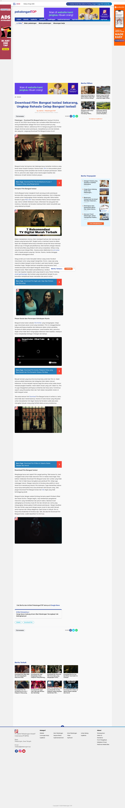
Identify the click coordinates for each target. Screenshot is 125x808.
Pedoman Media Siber (103, 744)
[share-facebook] (71, 116)
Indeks (19, 19)
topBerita (34, 19)
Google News (55, 605)
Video (20, 23)
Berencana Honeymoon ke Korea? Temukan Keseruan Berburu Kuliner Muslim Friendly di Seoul (91, 199)
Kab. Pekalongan (31, 23)
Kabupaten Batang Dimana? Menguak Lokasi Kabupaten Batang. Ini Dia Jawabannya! (101, 112)
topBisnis (42, 19)
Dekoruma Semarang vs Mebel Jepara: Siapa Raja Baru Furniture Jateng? (88, 96)
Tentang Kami (101, 733)
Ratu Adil (28, 199)
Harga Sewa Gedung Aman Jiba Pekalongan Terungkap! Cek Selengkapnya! (37, 615)
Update (68, 268)
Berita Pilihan (86, 83)
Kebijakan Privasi (102, 742)
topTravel (104, 19)
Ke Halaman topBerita (95, 118)
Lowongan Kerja (59, 23)
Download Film (28, 622)
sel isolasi (56, 250)
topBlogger (51, 19)
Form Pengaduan (102, 740)
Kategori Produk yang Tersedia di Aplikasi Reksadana (90, 182)
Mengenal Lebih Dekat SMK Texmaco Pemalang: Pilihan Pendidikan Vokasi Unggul (87, 112)
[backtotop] (62, 727)
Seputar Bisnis (57, 735)
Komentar (21, 116)
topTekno (95, 19)
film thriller (38, 323)
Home (18, 4)
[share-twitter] (74, 116)
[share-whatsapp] (76, 116)
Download (32, 396)
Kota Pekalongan (45, 23)
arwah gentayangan (21, 274)
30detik (25, 19)
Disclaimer (100, 737)
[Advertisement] (62, 39)
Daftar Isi (99, 735)
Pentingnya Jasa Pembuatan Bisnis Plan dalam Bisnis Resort (89, 207)
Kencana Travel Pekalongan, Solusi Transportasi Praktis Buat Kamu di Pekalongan (90, 215)
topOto (87, 19)
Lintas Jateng (84, 733)
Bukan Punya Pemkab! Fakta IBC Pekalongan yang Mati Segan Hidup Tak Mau (102, 96)
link (43, 490)
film (45, 168)
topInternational (77, 19)
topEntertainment (64, 19)
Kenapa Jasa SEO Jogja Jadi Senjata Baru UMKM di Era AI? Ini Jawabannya (89, 4)
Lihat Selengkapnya (95, 223)
